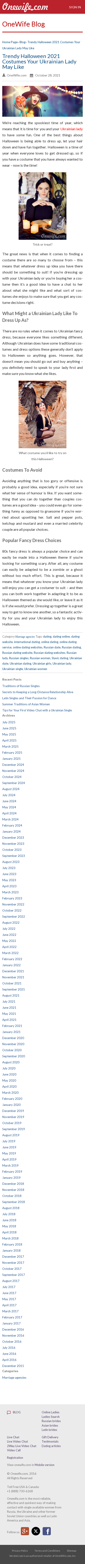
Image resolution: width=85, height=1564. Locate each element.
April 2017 (9, 1305)
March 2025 (10, 746)
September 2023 (13, 856)
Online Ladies (50, 1412)
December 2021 (13, 971)
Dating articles (51, 1446)
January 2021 (11, 1032)
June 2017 (9, 1293)
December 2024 (13, 764)
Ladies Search (51, 1416)
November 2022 (13, 904)
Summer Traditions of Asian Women (26, 704)
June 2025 (9, 728)
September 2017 (13, 1275)
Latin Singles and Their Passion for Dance (29, 698)
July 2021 (8, 1001)
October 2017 (12, 1268)
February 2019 (12, 1171)
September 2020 (13, 1056)
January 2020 (11, 1105)
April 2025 (9, 740)
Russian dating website (17, 652)
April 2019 (9, 1159)
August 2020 (10, 1062)
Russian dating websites (49, 652)
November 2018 (13, 1190)
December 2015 (13, 1366)
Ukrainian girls (42, 663)
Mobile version (44, 1465)
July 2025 (8, 722)
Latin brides (49, 1430)
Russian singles (19, 658)
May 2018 (9, 1226)
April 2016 (9, 1360)
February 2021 (12, 1026)
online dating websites (27, 647)
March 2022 (10, 953)
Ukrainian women (35, 669)
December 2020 (13, 1038)
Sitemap (71, 1550)
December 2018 (13, 1183)
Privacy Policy (20, 1550)
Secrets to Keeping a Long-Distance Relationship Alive (37, 692)
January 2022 (11, 965)
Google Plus (24, 1531)
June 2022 (9, 935)
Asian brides (50, 1425)
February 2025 (12, 752)
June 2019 (9, 1147)
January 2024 (11, 831)
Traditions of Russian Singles (21, 686)
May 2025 (9, 734)
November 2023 (13, 843)
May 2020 (9, 1080)
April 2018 (9, 1232)
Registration (15, 1457)
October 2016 (12, 1341)
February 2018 (12, 1244)
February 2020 (12, 1098)
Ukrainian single (12, 669)
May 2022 (9, 941)
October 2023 (12, 849)
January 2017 (11, 1323)
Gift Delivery (50, 1437)
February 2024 (12, 825)
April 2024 (9, 813)
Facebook (46, 1531)
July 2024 (8, 795)
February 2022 (12, 959)
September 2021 (13, 989)
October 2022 (12, 910)
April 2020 (9, 1086)
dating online (61, 636)
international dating (27, 642)
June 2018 (9, 1220)
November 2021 (13, 977)
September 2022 (13, 916)
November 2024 (13, 771)
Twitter (35, 1531)
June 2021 (9, 1007)
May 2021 (9, 1013)
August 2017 (10, 1281)
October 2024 (12, 777)
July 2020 (8, 1068)
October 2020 (12, 1050)
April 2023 (9, 886)
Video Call (14, 1450)
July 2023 (8, 868)
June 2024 (9, 801)
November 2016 (13, 1335)
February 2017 (12, 1317)
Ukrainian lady (71, 129)
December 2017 (13, 1256)
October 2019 (12, 1123)
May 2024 (9, 807)
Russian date (52, 647)
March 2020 (10, 1092)
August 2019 (10, 1135)
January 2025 (11, 758)
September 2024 (13, 783)
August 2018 (10, 1208)
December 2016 (13, 1329)
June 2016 (9, 1354)
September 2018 (13, 1202)
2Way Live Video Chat (21, 1446)
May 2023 (9, 880)
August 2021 (10, 995)
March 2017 (10, 1311)
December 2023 (13, 837)
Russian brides (51, 1421)
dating (47, 636)
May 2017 (9, 1299)
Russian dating (71, 647)
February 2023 (12, 898)
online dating (49, 642)
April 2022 (9, 947)
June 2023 (9, 874)
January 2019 (11, 1177)
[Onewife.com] (25, 7)
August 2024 (10, 789)
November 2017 (13, 1262)
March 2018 (10, 1238)
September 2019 (13, 1129)
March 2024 (10, 819)
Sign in (74, 7)
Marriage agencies (25, 636)
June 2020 (9, 1074)
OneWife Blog (23, 24)
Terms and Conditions (47, 1550)
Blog (16, 1412)
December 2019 (13, 1111)
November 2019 (13, 1117)
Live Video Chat (17, 1441)
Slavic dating (60, 658)
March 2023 (10, 892)
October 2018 (12, 1196)
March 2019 (10, 1165)
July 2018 (8, 1214)
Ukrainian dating (20, 663)
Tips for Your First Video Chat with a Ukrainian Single (37, 710)
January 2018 (11, 1250)
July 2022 (8, 928)
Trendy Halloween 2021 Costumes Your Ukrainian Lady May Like (39, 61)
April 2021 (9, 1020)
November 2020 (13, 1044)
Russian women (40, 658)
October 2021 (12, 983)
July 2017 (8, 1287)
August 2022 (10, 922)
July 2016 (8, 1347)
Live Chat (13, 1437)
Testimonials (50, 1441)
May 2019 (9, 1153)
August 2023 (10, 862)
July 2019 (8, 1141)
